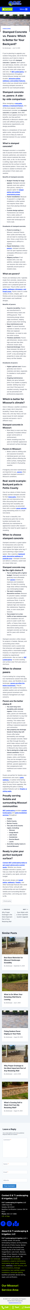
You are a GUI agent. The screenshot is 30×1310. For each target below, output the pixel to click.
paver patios (15, 1263)
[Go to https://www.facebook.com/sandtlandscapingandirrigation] (3, 1224)
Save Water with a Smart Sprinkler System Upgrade (22, 913)
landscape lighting (16, 1272)
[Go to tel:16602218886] (6, 1308)
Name (6, 1164)
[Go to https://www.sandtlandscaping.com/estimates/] (26, 1308)
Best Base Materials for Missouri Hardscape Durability (13, 960)
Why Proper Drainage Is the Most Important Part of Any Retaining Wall (7, 915)
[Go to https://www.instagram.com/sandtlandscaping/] (9, 1224)
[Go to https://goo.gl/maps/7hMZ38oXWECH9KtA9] (15, 1223)
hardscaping (6, 1263)
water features (18, 1265)
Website (6, 1180)
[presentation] (15, 945)
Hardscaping (7, 28)
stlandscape (7, 48)
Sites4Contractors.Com (15, 1302)
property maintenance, (18, 1261)
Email (5, 1172)
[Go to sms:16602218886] (16, 1308)
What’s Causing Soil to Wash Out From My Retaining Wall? (13, 1105)
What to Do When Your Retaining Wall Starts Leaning (13, 996)
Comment (7, 1140)
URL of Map (6, 1216)
